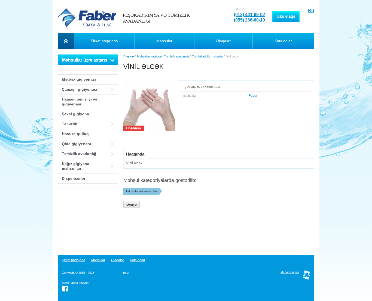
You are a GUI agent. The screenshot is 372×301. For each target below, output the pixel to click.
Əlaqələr (117, 260)
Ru (311, 10)
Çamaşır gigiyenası (79, 89)
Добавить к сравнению (202, 87)
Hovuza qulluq (75, 134)
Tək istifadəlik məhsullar (208, 56)
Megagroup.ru (289, 272)
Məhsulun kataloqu (149, 56)
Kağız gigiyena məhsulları (75, 166)
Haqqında (135, 154)
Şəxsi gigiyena (75, 114)
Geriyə (131, 204)
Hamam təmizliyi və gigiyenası (79, 101)
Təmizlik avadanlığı (79, 153)
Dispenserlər (73, 178)
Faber (253, 96)
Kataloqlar (137, 260)
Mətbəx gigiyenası (79, 79)
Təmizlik (69, 124)
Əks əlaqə (286, 16)
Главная (129, 56)
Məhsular (98, 260)
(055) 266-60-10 (249, 20)
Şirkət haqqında (73, 260)
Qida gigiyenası (76, 144)
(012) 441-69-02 (249, 14)
